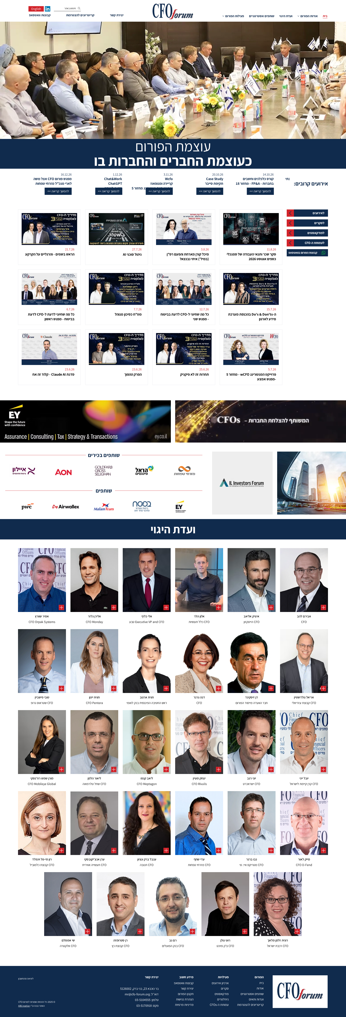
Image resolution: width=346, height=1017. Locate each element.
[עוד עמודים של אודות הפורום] (298, 16)
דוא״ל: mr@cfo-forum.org (142, 994)
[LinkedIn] (47, 9)
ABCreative (24, 1005)
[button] (202, 191)
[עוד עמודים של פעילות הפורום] (223, 16)
